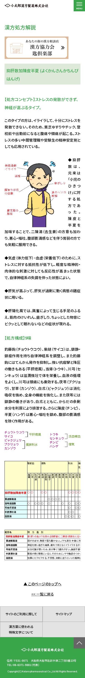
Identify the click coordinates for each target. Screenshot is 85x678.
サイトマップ (64, 614)
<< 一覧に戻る (42, 594)
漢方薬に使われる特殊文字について (21, 629)
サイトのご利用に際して (21, 614)
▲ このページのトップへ (42, 583)
